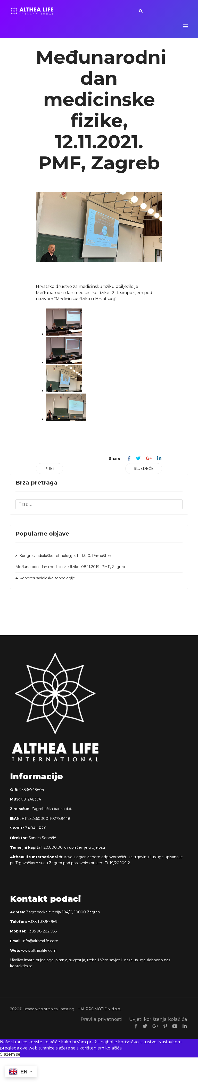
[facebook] (136, 1026)
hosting (67, 1009)
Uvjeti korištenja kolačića (158, 1019)
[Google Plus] (149, 458)
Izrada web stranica (40, 1009)
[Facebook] (129, 458)
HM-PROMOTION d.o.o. (99, 1009)
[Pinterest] (165, 1026)
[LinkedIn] (159, 458)
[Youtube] (174, 1026)
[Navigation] (185, 26)
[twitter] (145, 1026)
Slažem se (10, 1054)
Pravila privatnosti (101, 1019)
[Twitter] (138, 458)
